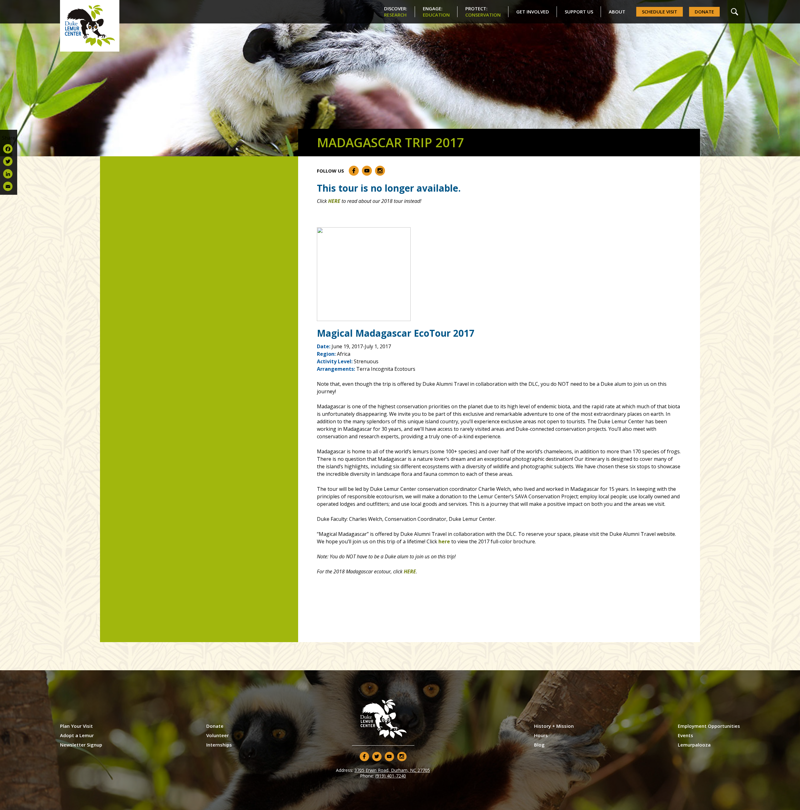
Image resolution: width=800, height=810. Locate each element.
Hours (541, 735)
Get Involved (532, 11)
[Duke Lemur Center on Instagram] (380, 171)
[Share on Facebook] (8, 149)
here (444, 541)
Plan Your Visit (76, 726)
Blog (539, 745)
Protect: (483, 11)
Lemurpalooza (694, 745)
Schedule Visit (659, 11)
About (617, 11)
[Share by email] (8, 186)
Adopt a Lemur (77, 735)
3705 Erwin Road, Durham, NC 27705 (392, 770)
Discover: (395, 11)
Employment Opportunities (709, 726)
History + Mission (554, 726)
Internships (219, 745)
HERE (334, 201)
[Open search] (734, 11)
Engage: (436, 11)
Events (685, 735)
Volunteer (217, 735)
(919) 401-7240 (390, 776)
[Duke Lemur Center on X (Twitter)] (377, 756)
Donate (704, 11)
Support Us (579, 11)
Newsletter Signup (81, 745)
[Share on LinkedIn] (8, 174)
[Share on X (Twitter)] (8, 161)
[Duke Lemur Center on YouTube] (367, 171)
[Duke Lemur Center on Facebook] (354, 171)
